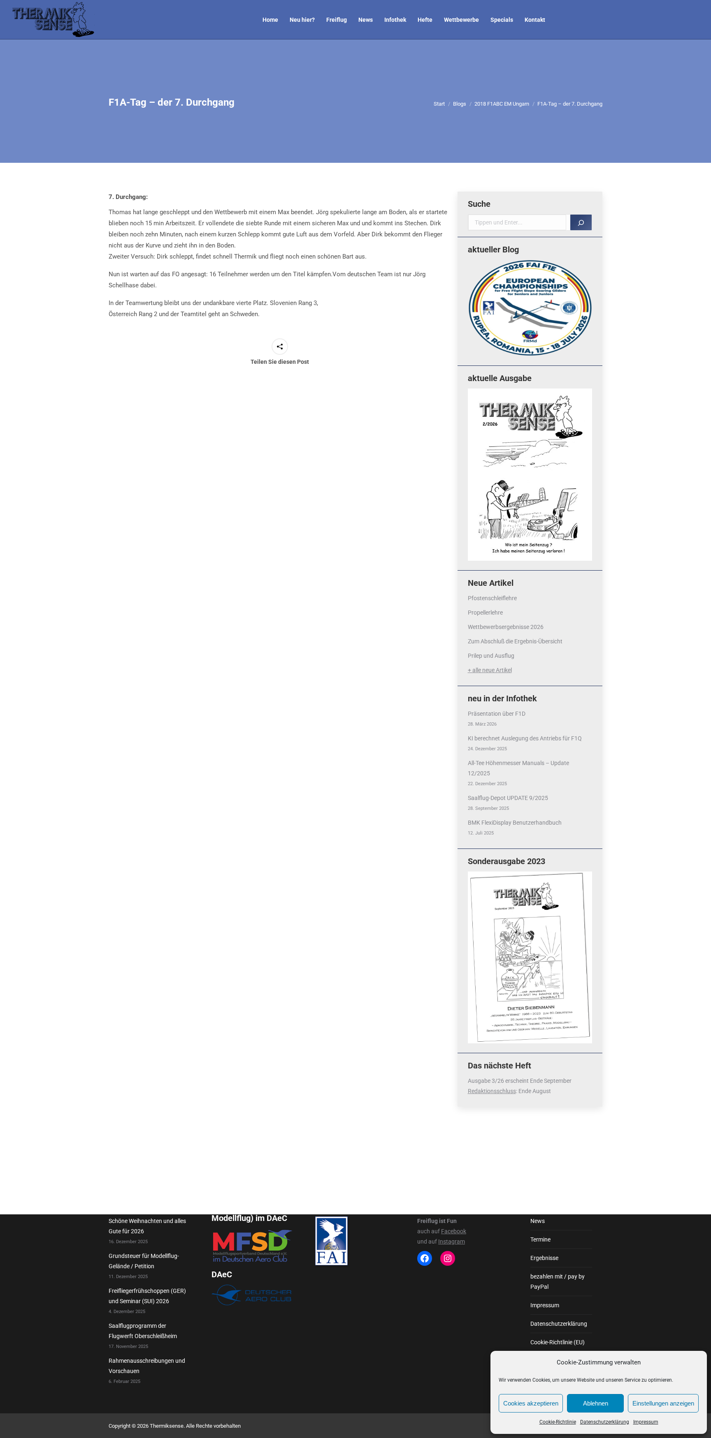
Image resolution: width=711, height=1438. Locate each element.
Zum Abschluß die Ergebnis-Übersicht (515, 641)
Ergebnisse (544, 1258)
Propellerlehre (485, 612)
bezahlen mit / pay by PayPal (557, 1281)
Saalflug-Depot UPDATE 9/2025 (508, 798)
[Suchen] (581, 222)
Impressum (645, 1422)
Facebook (453, 1231)
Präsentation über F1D (496, 713)
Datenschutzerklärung (604, 1422)
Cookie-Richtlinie (557, 1422)
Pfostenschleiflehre (492, 598)
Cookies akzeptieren (530, 1403)
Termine (540, 1239)
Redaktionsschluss (492, 1091)
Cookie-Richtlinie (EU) (557, 1342)
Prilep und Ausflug (491, 655)
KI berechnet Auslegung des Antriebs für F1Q (525, 738)
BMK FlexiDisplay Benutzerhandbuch (515, 822)
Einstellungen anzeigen (663, 1403)
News (537, 1221)
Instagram (451, 1241)
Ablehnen (595, 1403)
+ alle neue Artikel (490, 670)
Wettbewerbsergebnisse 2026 (506, 627)
